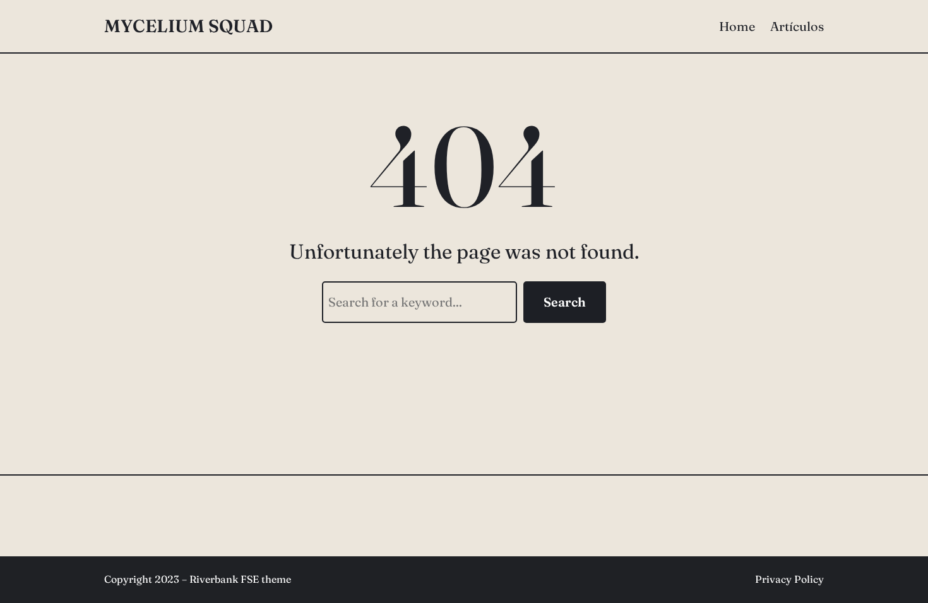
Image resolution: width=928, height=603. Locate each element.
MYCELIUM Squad (188, 26)
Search (565, 302)
